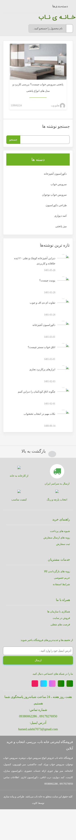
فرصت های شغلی (60, 624)
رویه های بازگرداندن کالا (57, 571)
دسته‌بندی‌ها (60, 6)
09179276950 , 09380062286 (38, 716)
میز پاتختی (61, 226)
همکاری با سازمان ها (58, 611)
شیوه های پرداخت (60, 531)
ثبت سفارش (63, 544)
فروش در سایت (61, 617)
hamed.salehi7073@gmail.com (38, 729)
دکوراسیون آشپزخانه (55, 173)
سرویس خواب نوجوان (54, 194)
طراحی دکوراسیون (56, 205)
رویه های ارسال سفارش (56, 537)
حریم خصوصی (62, 577)
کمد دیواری (60, 215)
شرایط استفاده (61, 584)
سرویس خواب (59, 184)
